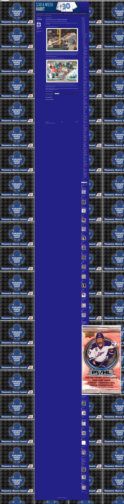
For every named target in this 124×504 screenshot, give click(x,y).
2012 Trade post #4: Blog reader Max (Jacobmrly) (85, 136)
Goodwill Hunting (84, 60)
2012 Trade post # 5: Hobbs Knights (85, 131)
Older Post (76, 121)
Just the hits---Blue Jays (47, 15)
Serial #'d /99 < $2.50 (39, 15)
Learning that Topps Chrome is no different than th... (85, 122)
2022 (83, 21)
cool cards (49, 94)
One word (84, 168)
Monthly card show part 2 (85, 152)
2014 (83, 30)
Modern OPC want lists (67, 13)
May (83, 41)
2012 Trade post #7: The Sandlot (85, 91)
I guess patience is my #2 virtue (85, 126)
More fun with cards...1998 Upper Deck (85, 117)
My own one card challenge (84, 70)
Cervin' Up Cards (84, 474)
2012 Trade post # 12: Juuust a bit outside (85, 51)
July (83, 39)
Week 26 (52, 94)
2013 (83, 31)
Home (62, 121)
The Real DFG (83, 440)
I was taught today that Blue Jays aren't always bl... (85, 78)
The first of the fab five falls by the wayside (85, 161)
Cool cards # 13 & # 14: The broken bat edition (85, 72)
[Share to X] (56, 93)
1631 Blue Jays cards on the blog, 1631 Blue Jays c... (85, 173)
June (83, 40)
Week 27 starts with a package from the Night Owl (85, 66)
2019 (83, 24)
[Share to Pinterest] (58, 93)
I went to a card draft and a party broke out (85, 170)
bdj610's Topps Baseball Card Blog (84, 420)
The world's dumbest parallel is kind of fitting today (85, 146)
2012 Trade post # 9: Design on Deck (85, 75)
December (84, 33)
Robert (39, 27)
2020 (83, 23)
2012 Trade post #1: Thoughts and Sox (85, 165)
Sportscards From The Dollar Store (84, 189)
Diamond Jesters (84, 264)
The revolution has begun (85, 143)
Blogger (66, 497)
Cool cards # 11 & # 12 (85, 166)
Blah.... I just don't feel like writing (85, 119)
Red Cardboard (84, 274)
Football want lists (75, 13)
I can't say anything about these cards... (85, 113)
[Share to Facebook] (57, 93)
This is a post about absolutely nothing (84, 133)
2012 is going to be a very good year (85, 177)
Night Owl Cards (84, 226)
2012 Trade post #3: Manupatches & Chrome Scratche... (85, 150)
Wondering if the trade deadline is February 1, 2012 (85, 94)
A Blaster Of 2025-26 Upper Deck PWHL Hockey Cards (84, 396)
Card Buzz (83, 430)
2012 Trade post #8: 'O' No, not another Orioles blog (85, 82)
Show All (86, 492)
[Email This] (55, 93)
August (84, 38)
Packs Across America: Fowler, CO (84, 101)
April (83, 42)
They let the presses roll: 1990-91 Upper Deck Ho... (85, 140)
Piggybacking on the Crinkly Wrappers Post (85, 104)
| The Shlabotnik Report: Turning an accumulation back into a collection (84, 323)
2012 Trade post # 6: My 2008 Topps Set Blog (85, 98)
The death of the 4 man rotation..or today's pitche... (85, 110)
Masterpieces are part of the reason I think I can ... (85, 48)
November (84, 34)
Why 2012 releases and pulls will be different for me (85, 54)
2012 (83, 32)
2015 (83, 29)
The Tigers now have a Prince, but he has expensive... (85, 88)
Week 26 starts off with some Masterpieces (85, 107)
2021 (83, 22)
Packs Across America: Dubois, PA (84, 85)
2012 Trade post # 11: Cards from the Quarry (85, 57)
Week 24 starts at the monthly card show (85, 158)
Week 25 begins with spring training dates (85, 128)
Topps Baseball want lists (40, 13)
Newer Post (47, 121)
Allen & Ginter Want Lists (83, 13)
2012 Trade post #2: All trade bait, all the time (85, 155)
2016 (83, 28)
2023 (83, 20)
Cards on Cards (84, 467)
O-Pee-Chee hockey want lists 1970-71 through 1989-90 (53, 13)
